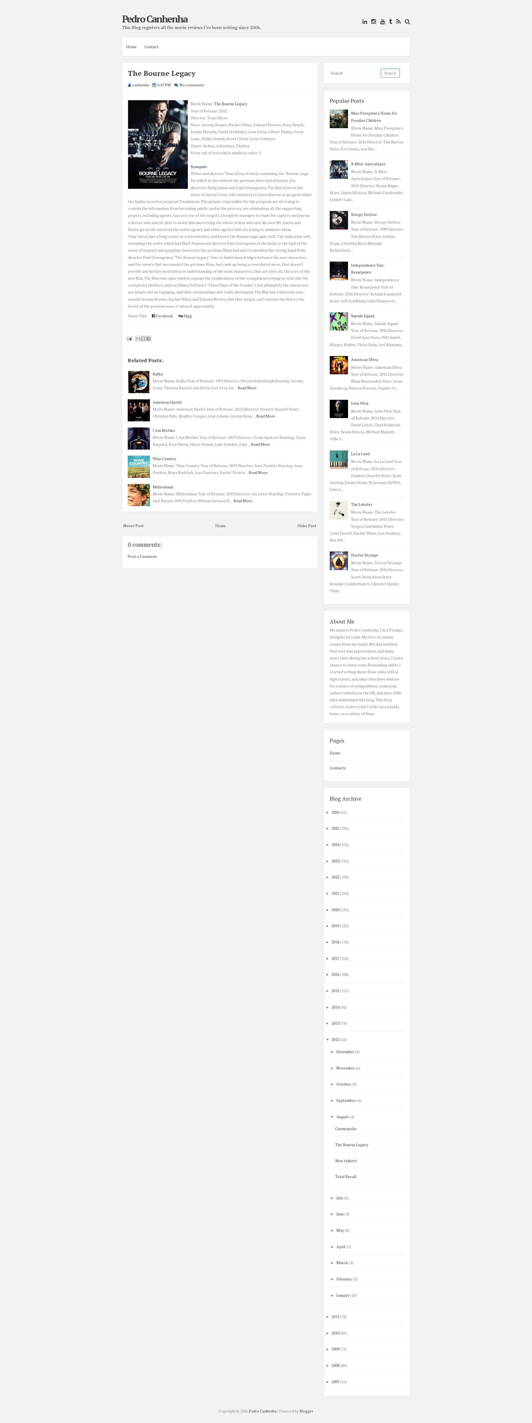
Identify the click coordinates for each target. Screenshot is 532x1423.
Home (131, 46)
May (340, 1230)
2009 (335, 1349)
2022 (335, 877)
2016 (335, 974)
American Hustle (167, 402)
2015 (335, 990)
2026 (335, 812)
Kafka (158, 374)
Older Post (306, 525)
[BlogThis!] (143, 338)
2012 (335, 1039)
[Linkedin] (363, 21)
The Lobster (361, 504)
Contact (151, 46)
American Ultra (364, 359)
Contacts (338, 767)
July (339, 1197)
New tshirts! (346, 1160)
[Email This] (138, 338)
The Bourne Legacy (162, 73)
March (342, 1262)
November (345, 1068)
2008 (335, 1365)
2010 (335, 1333)
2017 (335, 958)
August (342, 1116)
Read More (247, 387)
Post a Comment (142, 556)
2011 (335, 1316)
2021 (335, 893)
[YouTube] (381, 21)
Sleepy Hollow (364, 214)
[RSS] (397, 21)
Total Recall (346, 1176)
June (340, 1213)
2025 (335, 828)
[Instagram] (372, 21)
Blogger (306, 1411)
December (345, 1051)
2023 (335, 860)
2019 (335, 925)
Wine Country (164, 458)
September (346, 1100)
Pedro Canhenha (154, 18)
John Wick (360, 403)
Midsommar (163, 486)
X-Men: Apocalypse (368, 163)
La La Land (360, 453)
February (344, 1279)
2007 (335, 1381)
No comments (192, 84)
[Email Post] (129, 338)
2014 (335, 1007)
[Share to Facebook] (148, 338)
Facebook (164, 315)
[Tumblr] (389, 21)
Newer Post (133, 525)
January (342, 1295)
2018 (335, 942)
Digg (187, 315)
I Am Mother (164, 430)
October (343, 1084)
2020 (335, 909)
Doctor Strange (364, 555)
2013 (335, 1023)
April (341, 1246)
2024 (335, 844)
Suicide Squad (362, 315)
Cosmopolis (345, 1128)
